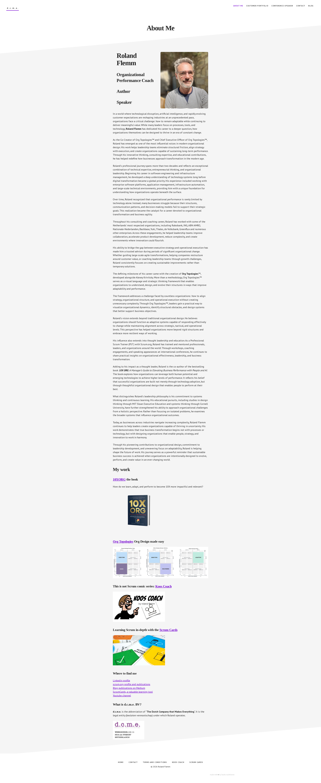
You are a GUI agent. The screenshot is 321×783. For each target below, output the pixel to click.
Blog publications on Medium (129, 688)
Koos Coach (163, 586)
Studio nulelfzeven (227, 775)
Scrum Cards (168, 630)
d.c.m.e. (13, 8)
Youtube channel (122, 695)
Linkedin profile (121, 680)
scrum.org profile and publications (131, 684)
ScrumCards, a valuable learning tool (133, 691)
